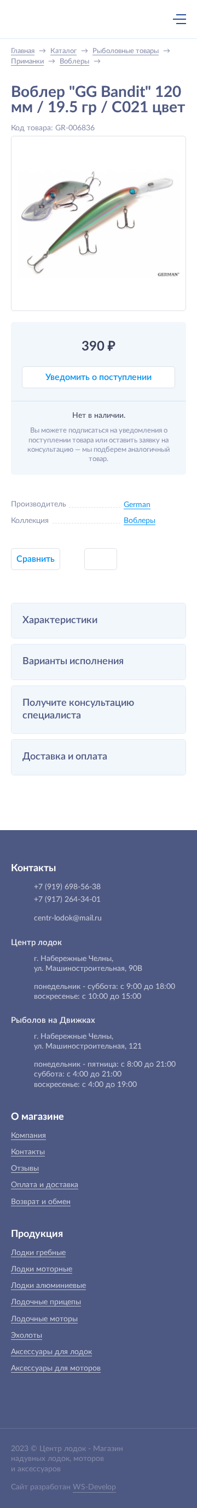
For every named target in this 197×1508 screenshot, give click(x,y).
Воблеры (139, 521)
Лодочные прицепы (46, 1302)
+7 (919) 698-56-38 (73, 20)
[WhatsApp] (96, 20)
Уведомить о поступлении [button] (98, 377)
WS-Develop (94, 1487)
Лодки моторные (41, 1269)
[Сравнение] (150, 19)
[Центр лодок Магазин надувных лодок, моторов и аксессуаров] (29, 19)
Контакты (28, 1152)
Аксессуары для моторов (56, 1368)
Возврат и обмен (41, 1202)
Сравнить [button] (35, 559)
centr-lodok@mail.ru (68, 918)
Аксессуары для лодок (51, 1352)
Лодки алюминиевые (48, 1286)
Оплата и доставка (44, 1185)
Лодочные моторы (44, 1319)
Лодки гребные (38, 1253)
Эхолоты (26, 1335)
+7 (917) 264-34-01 (67, 899)
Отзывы (25, 1168)
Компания (28, 1135)
